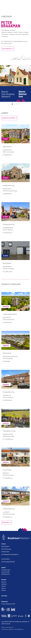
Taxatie (3, 586)
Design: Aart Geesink (7, 627)
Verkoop (3, 582)
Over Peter (4, 596)
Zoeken (3, 590)
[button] (12, 104)
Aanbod (3, 567)
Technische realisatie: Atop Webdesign (12, 629)
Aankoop (4, 584)
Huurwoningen (5, 572)
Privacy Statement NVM (8, 604)
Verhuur (3, 588)
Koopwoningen (5, 570)
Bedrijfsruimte (5, 574)
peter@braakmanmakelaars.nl (10, 554)
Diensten (3, 579)
